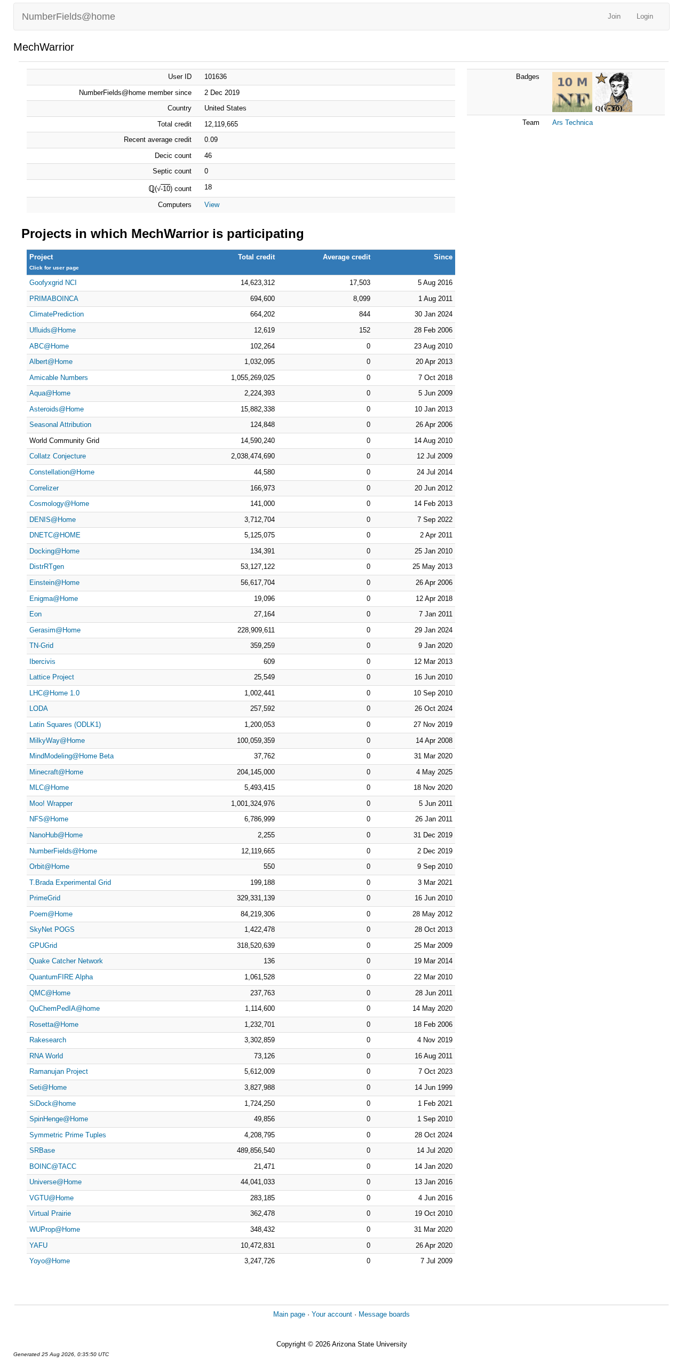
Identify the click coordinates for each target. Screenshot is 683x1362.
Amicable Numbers (58, 378)
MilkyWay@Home (57, 741)
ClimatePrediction (56, 314)
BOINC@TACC (52, 1166)
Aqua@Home (49, 393)
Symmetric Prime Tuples (67, 1135)
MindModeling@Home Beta (71, 756)
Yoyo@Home (49, 1261)
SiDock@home (52, 1103)
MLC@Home (49, 787)
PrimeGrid (44, 898)
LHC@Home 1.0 (54, 693)
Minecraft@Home (56, 772)
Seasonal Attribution (60, 425)
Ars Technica (572, 122)
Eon (35, 614)
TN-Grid (41, 646)
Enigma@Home (53, 599)
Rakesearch (47, 1040)
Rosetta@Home (53, 1024)
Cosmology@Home (59, 504)
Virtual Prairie (50, 1213)
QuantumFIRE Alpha (61, 977)
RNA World (46, 1056)
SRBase (42, 1150)
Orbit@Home (49, 866)
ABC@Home (49, 346)
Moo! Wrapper (51, 803)
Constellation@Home (61, 472)
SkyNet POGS (52, 929)
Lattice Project (51, 677)
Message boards (384, 1314)
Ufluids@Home (52, 330)
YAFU (38, 1245)
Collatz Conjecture (57, 456)
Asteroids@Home (56, 409)
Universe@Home (55, 1182)
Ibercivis (42, 662)
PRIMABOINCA (53, 299)
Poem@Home (51, 914)
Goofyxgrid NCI (53, 283)
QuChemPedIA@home (64, 1008)
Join (614, 16)
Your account (332, 1314)
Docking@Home (54, 551)
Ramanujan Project (58, 1071)
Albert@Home (51, 362)
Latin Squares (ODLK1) (65, 724)
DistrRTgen (46, 567)
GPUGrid (43, 945)
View (211, 205)
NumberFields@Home (63, 851)
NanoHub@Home (56, 835)
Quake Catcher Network (66, 961)
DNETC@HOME (55, 535)
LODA (38, 708)
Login (645, 16)
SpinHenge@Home (58, 1119)
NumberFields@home (68, 16)
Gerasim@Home (55, 630)
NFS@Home (48, 819)
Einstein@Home (54, 583)
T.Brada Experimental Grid (70, 882)
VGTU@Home (51, 1198)
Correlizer (44, 488)
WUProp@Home (54, 1229)
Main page (289, 1314)
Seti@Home (48, 1087)
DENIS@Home (52, 520)
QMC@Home (49, 993)
